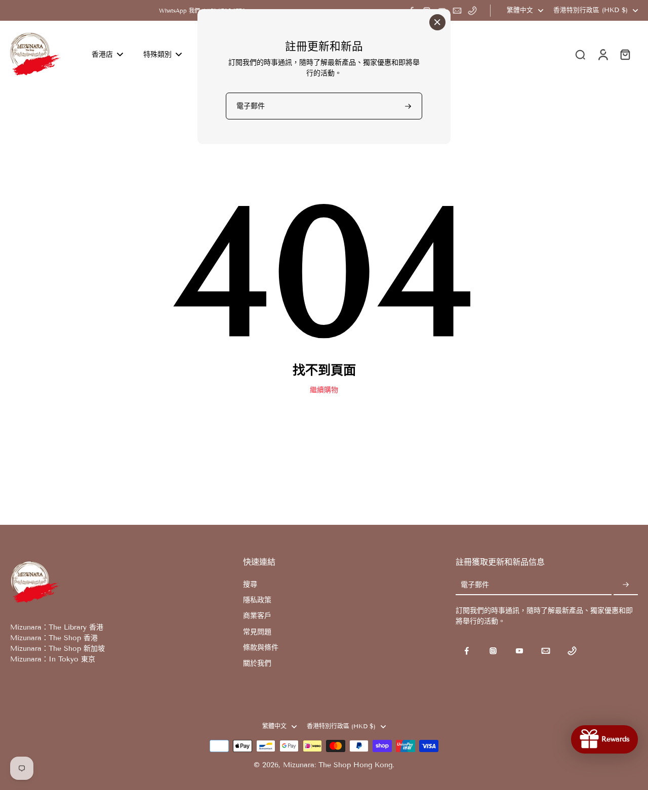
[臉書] (467, 651)
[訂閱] (626, 585)
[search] (580, 54)
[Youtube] (519, 651)
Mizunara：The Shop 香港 (54, 638)
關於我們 (257, 663)
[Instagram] (493, 651)
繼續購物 (324, 390)
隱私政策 (257, 600)
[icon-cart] (625, 54)
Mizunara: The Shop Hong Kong (337, 765)
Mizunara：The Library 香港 (56, 627)
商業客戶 (257, 615)
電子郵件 (475, 585)
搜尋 (250, 584)
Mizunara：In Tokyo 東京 (52, 659)
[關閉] (437, 22)
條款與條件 (260, 647)
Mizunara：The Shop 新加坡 (57, 648)
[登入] (602, 54)
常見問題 (257, 632)
